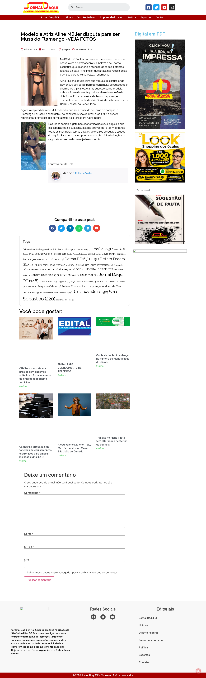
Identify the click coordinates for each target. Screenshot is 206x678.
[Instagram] (172, 7)
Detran (59, 259)
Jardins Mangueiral (72, 275)
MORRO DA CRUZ (106, 282)
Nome (28, 533)
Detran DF (76, 259)
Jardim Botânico (45, 275)
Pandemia (31, 286)
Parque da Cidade (49, 286)
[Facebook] (148, 7)
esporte (53, 269)
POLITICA (89, 286)
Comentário (32, 492)
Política (131, 17)
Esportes (146, 17)
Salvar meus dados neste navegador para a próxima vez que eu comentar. (72, 572)
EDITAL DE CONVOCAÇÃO (56, 265)
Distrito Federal (86, 17)
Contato (160, 17)
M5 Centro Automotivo (84, 281)
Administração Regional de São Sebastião (48, 249)
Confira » (23, 386)
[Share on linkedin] (70, 228)
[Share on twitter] (61, 228)
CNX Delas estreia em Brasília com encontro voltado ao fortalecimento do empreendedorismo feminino (35, 375)
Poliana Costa (83, 173)
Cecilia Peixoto (55, 253)
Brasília (101, 249)
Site (26, 559)
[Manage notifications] (198, 671)
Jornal (91, 275)
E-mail (29, 546)
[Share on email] (96, 228)
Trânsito (69, 300)
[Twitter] (156, 7)
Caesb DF (28, 254)
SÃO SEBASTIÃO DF (89, 292)
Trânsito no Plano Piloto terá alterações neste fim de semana (111, 441)
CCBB (39, 254)
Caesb (118, 249)
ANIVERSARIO (82, 250)
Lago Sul (64, 281)
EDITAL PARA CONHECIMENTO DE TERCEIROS (91, 265)
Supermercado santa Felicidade (55, 293)
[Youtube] (164, 7)
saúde (33, 292)
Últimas (68, 17)
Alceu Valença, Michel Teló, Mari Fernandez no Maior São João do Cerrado (74, 448)
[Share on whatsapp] (79, 228)
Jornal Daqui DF (50, 17)
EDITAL (36, 264)
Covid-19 (109, 253)
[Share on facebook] (52, 228)
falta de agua (67, 269)
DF (94, 259)
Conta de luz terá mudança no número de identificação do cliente (112, 359)
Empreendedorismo (111, 17)
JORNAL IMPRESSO (48, 282)
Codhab (96, 254)
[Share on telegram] (87, 228)
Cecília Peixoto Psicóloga (79, 254)
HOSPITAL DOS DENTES (101, 269)
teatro (60, 300)
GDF (80, 269)
